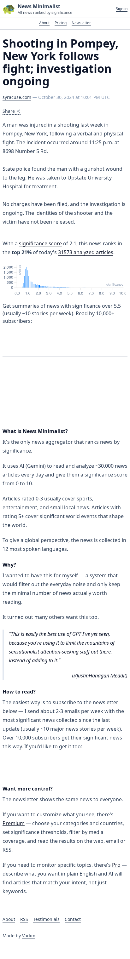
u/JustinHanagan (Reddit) (99, 675)
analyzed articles (85, 252)
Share (9, 111)
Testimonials (46, 919)
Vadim (28, 936)
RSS (24, 919)
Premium (14, 823)
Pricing (61, 23)
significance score (40, 243)
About (44, 23)
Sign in (121, 8)
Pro (116, 864)
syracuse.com (17, 97)
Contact (73, 919)
